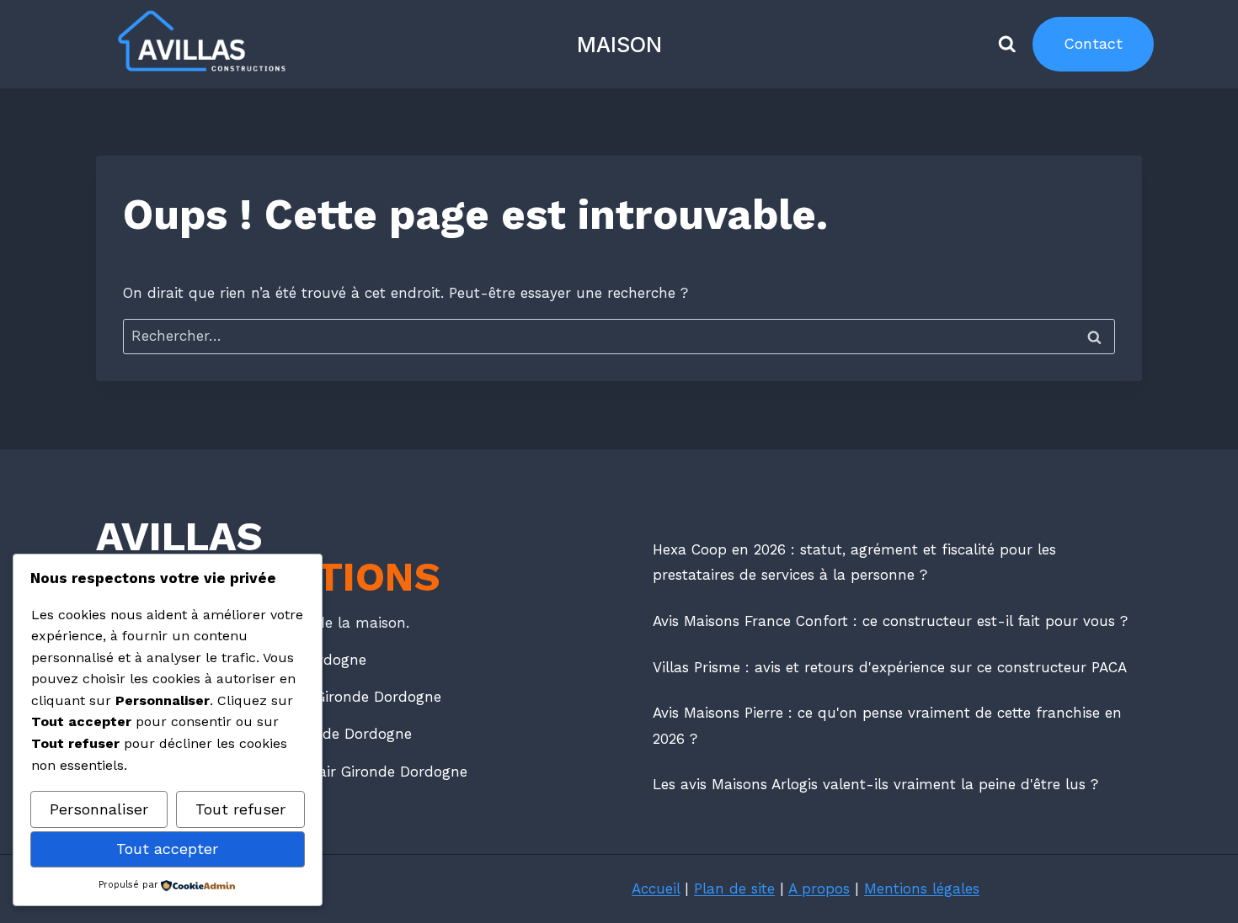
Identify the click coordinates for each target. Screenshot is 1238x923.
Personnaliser (99, 809)
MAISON (619, 44)
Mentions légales (921, 888)
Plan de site (734, 888)
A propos (819, 888)
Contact (1093, 43)
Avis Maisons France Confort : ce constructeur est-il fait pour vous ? (890, 621)
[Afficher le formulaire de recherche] (1007, 44)
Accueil (656, 888)
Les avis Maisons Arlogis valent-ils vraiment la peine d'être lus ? (875, 784)
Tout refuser (240, 809)
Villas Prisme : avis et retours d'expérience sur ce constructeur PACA (890, 667)
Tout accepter (167, 848)
